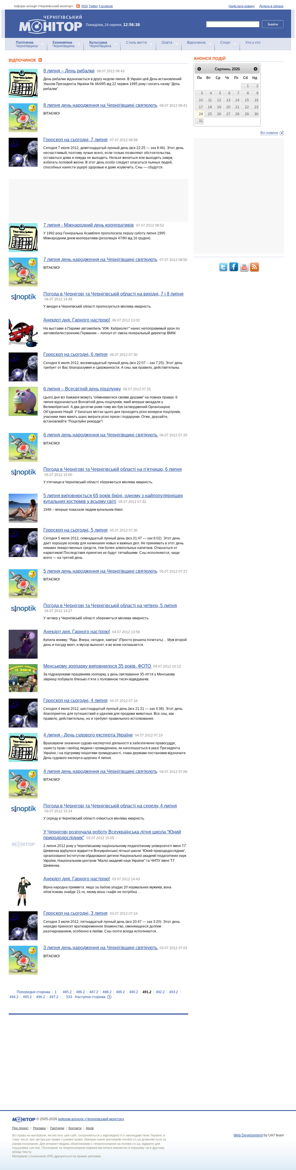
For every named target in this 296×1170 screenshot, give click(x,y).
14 (237, 100)
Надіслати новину (242, 6)
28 (237, 114)
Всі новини (269, 133)
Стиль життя (136, 43)
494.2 (14, 997)
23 (256, 107)
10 (201, 100)
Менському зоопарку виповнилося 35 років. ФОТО (97, 666)
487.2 (93, 992)
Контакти (75, 1128)
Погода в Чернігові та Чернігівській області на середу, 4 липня (110, 805)
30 (256, 114)
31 (201, 121)
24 (201, 114)
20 (228, 107)
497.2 (53, 997)
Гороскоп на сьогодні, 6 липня (75, 354)
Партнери (57, 1128)
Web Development (248, 1135)
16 (256, 100)
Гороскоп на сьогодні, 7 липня (75, 139)
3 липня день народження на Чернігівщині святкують (100, 947)
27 (228, 114)
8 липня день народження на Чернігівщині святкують (100, 105)
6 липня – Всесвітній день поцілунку (82, 388)
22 (247, 107)
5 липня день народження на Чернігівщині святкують (100, 571)
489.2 (120, 992)
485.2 (67, 992)
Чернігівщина (27, 44)
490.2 (133, 992)
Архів (90, 1128)
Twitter (93, 6)
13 (228, 100)
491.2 (147, 992)
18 (210, 107)
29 (247, 114)
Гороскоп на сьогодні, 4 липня (75, 700)
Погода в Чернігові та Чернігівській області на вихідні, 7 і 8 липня (113, 293)
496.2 (40, 997)
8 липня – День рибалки (69, 70)
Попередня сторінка (33, 992)
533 (69, 997)
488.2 (107, 992)
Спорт (225, 43)
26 (219, 114)
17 (201, 107)
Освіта (167, 43)
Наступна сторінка (90, 997)
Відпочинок (196, 43)
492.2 (160, 992)
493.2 (173, 992)
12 (219, 100)
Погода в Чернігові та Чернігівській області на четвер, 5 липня (110, 605)
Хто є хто (252, 43)
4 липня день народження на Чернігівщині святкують (100, 771)
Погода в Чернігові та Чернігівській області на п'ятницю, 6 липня (112, 469)
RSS (85, 6)
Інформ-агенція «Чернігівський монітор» (48, 17)
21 (237, 107)
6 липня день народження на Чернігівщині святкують (100, 434)
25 (210, 114)
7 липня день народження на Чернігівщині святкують (100, 259)
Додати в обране (271, 6)
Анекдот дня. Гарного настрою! (76, 319)
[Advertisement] (98, 200)
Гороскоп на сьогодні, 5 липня (75, 530)
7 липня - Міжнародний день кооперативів (88, 225)
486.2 (80, 992)
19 (219, 107)
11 (210, 100)
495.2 (27, 997)
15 (247, 100)
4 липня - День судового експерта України (88, 734)
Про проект (20, 1128)
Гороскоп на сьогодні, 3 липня (75, 913)
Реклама (39, 1128)
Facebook (106, 6)
